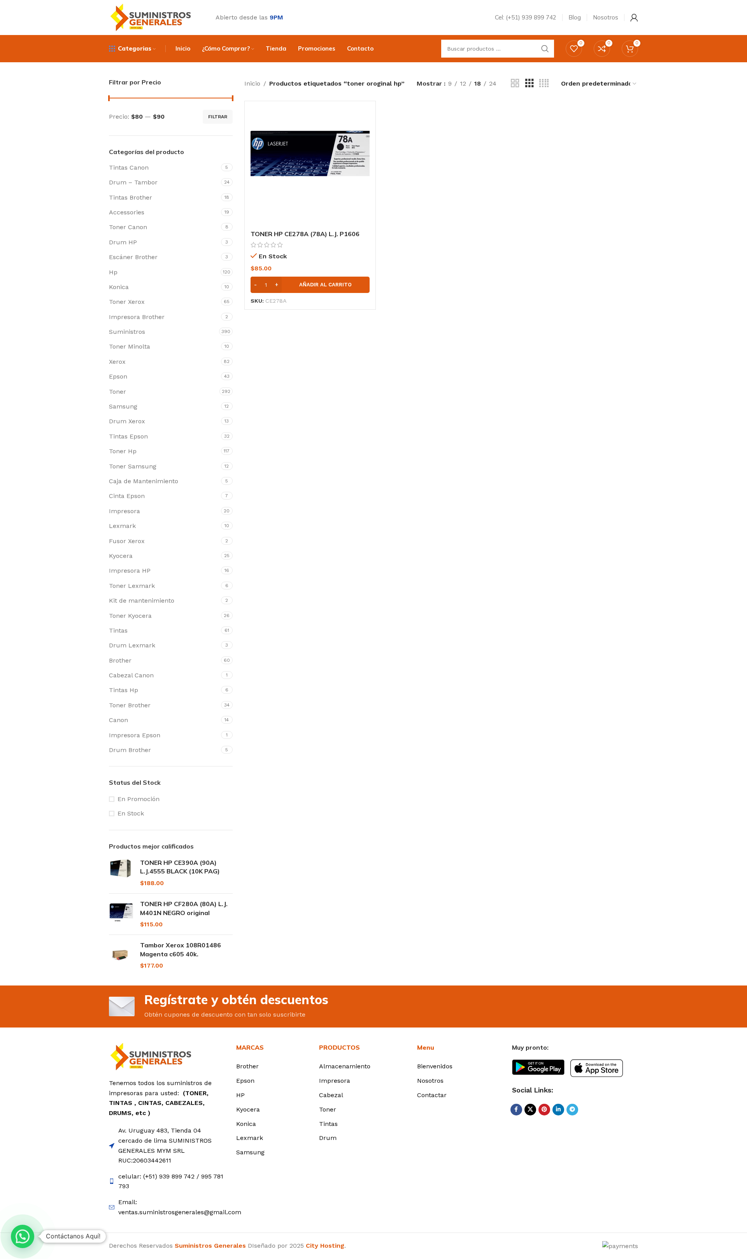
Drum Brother (130, 750)
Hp (113, 272)
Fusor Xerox (127, 541)
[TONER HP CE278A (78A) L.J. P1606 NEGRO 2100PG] (310, 166)
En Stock (130, 813)
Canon (118, 720)
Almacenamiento (344, 1066)
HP (240, 1095)
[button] (310, 285)
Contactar (432, 1095)
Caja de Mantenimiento (143, 481)
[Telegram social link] (572, 1109)
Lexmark (122, 526)
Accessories (126, 212)
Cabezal (331, 1095)
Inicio (252, 83)
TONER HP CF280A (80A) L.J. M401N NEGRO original (184, 908)
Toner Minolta (129, 346)
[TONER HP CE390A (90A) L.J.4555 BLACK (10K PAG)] (121, 872)
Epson (118, 376)
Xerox (117, 361)
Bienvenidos (434, 1066)
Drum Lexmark (132, 645)
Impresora (124, 511)
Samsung (123, 406)
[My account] (634, 17)
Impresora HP (130, 570)
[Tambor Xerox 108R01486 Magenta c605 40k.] (121, 955)
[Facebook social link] (516, 1109)
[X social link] (530, 1109)
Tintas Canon (129, 167)
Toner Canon (128, 227)
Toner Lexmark (132, 585)
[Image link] (152, 1056)
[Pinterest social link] (544, 1109)
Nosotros (430, 1080)
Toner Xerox (127, 301)
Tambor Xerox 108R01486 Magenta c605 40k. (180, 949)
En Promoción (138, 799)
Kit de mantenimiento (141, 600)
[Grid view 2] (515, 83)
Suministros (127, 331)
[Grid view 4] (544, 83)
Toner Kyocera (130, 615)
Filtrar (217, 116)
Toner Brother (130, 705)
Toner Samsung (132, 466)
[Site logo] (152, 17)
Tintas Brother (130, 197)
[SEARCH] (545, 49)
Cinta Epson (127, 496)
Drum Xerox (127, 421)
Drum (328, 1138)
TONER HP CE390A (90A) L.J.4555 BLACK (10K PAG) (180, 867)
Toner (117, 391)
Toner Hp (123, 451)
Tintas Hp (123, 690)
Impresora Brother (137, 317)
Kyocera (121, 555)
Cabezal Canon (131, 675)
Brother (120, 660)
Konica (119, 287)
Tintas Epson (128, 436)
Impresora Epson (134, 735)
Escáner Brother (133, 257)
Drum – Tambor (133, 182)
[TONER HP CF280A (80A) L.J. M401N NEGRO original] (121, 914)
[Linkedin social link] (558, 1109)
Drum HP (123, 242)
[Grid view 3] (529, 83)
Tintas (118, 630)
